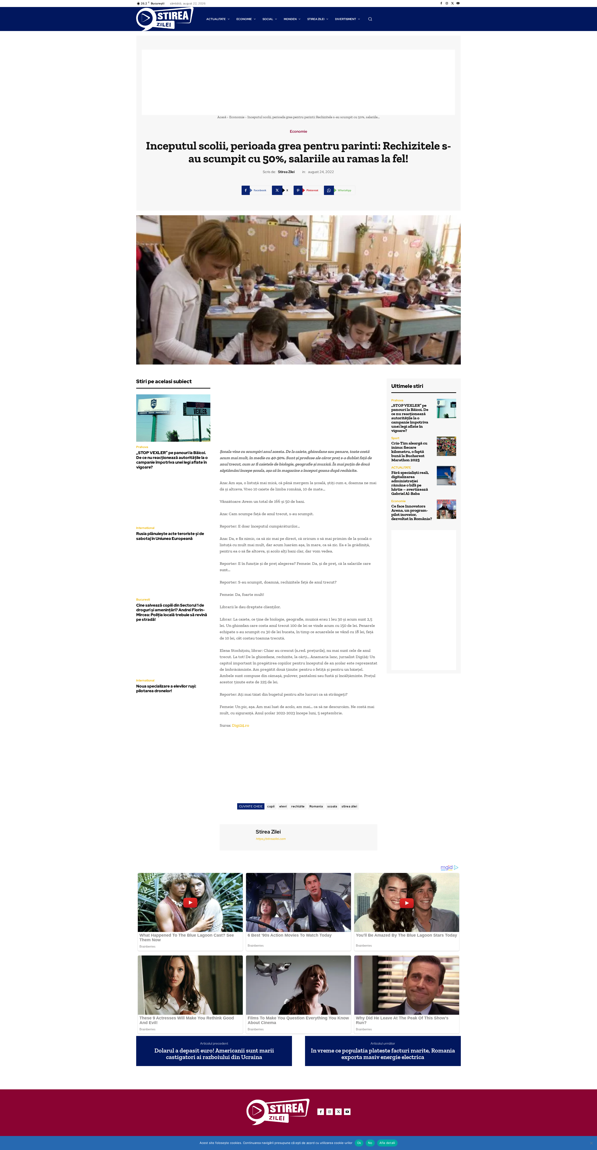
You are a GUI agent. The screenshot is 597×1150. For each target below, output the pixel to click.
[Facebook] (441, 3)
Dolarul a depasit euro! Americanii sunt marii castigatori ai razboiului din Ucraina (214, 1053)
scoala (332, 806)
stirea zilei (349, 806)
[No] (591, 1143)
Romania (316, 806)
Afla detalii (387, 1143)
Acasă (221, 117)
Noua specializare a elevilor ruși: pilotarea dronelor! (166, 688)
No (370, 1143)
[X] (452, 3)
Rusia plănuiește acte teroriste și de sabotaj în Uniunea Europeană (170, 536)
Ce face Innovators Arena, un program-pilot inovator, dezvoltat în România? (411, 512)
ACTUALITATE (401, 467)
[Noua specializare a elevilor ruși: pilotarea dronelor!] (173, 651)
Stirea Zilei (286, 172)
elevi (283, 806)
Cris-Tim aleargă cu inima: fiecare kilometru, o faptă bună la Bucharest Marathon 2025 (409, 451)
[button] (370, 19)
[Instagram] (447, 3)
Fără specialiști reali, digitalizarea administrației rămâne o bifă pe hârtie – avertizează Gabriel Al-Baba (410, 483)
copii (271, 806)
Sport (395, 438)
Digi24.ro (240, 725)
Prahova (142, 446)
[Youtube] (458, 3)
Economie (236, 117)
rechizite (298, 806)
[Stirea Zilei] (237, 836)
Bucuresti (143, 599)
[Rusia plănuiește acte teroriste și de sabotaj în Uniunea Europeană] (173, 499)
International (145, 527)
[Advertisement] (298, 82)
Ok (359, 1143)
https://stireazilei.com (270, 839)
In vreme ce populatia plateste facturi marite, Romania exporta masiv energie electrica (383, 1053)
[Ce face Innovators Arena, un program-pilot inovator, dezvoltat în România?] (446, 509)
